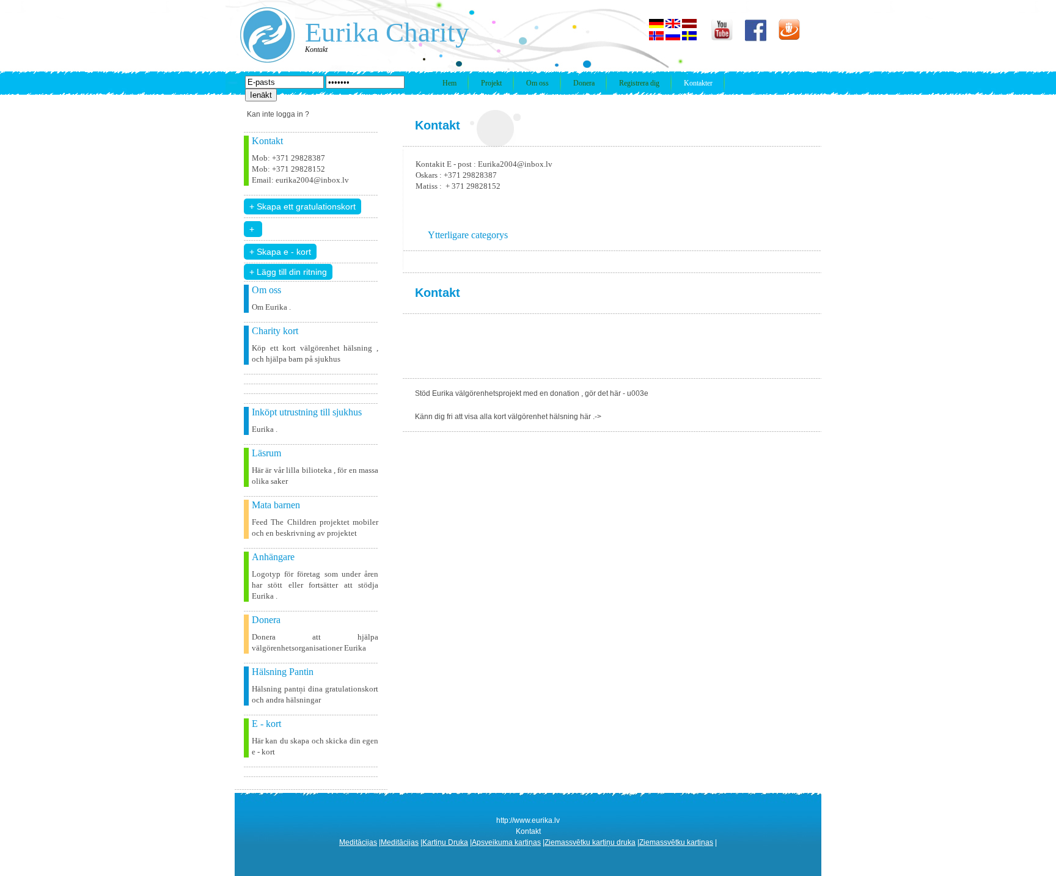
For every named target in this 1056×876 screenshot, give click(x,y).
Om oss (537, 83)
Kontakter (698, 83)
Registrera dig (639, 83)
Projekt (491, 83)
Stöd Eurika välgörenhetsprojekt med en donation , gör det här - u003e (531, 393)
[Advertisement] (625, 344)
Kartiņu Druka (445, 842)
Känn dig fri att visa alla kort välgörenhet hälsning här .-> (508, 416)
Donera (584, 83)
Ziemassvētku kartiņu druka (590, 842)
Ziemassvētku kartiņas (676, 842)
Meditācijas (358, 842)
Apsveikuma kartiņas (506, 842)
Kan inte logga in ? (278, 114)
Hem (449, 83)
